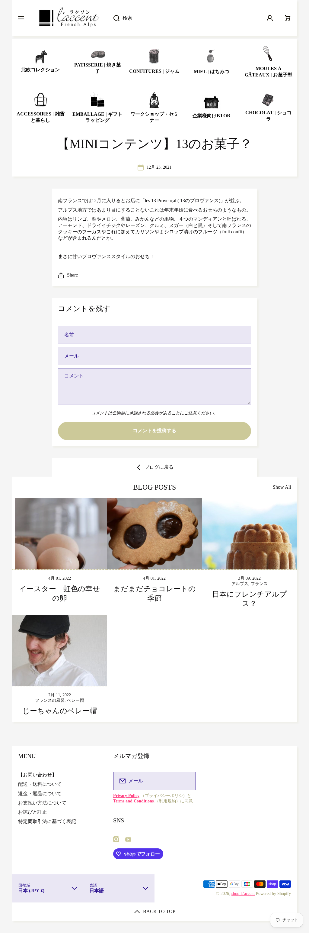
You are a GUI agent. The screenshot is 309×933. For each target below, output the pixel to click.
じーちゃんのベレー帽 (59, 711)
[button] (154, 275)
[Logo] (68, 18)
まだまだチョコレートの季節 (154, 593)
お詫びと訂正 (32, 812)
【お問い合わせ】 (37, 774)
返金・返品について (40, 793)
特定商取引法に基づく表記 (47, 821)
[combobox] (184, 18)
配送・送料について (40, 784)
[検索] (113, 18)
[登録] (187, 781)
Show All (282, 487)
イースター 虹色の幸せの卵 (59, 593)
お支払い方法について (42, 802)
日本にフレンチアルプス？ (249, 598)
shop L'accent (243, 893)
